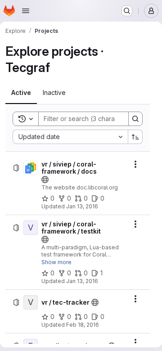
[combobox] (70, 137)
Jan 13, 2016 (82, 206)
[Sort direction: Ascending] (135, 137)
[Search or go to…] (127, 10)
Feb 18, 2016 (82, 324)
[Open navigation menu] (25, 11)
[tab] (21, 92)
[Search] (135, 119)
